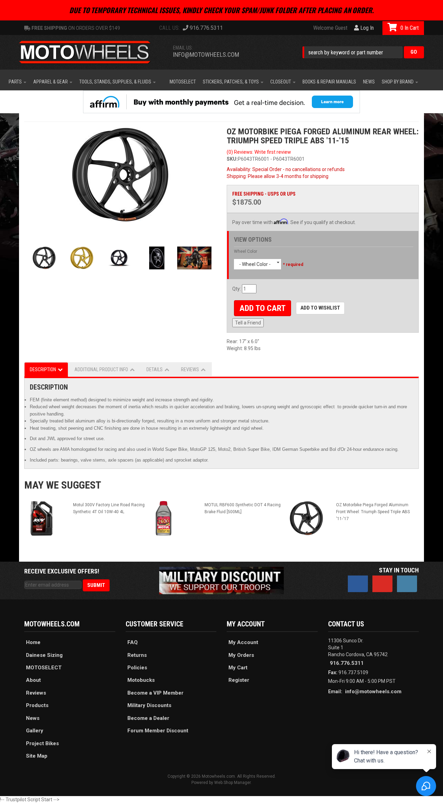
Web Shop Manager (232, 782)
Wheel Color (245, 251)
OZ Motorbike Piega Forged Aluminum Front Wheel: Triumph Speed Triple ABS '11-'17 (373, 511)
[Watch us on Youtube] (382, 584)
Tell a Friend (248, 322)
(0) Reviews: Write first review (259, 152)
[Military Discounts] (221, 580)
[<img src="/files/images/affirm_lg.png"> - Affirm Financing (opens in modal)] (221, 101)
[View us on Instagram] (407, 584)
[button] (363, 52)
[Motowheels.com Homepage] (90, 52)
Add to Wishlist (320, 308)
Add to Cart (262, 308)
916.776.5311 (347, 663)
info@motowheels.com (206, 54)
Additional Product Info (101, 369)
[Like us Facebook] (358, 584)
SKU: (232, 159)
